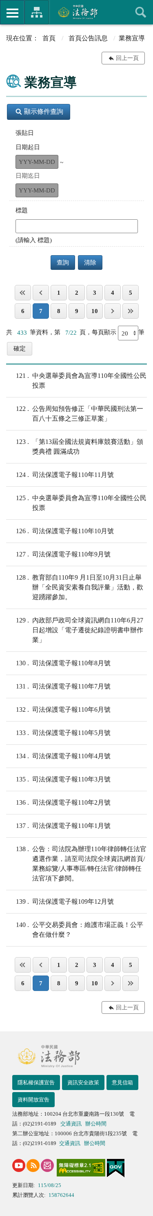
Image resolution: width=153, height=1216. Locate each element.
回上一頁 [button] (127, 58)
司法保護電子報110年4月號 (63, 756)
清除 (90, 262)
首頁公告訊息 (88, 38)
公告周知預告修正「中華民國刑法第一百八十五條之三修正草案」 (79, 413)
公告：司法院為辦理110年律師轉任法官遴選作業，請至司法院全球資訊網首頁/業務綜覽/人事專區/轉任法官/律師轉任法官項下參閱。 (81, 863)
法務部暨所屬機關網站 (36, 12)
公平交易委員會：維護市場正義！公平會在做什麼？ (79, 929)
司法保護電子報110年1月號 (63, 825)
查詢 (141, 12)
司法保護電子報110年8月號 (63, 663)
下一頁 (112, 311)
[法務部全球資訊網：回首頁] (76, 12)
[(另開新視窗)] (18, 1165)
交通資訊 (71, 1124)
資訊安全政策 (83, 1082)
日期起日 (28, 147)
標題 (22, 210)
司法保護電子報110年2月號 (63, 802)
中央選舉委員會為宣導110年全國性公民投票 (81, 380)
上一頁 (41, 292)
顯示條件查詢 (43, 111)
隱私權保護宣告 (36, 1082)
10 (94, 311)
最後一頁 (130, 311)
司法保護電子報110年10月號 (65, 530)
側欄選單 (12, 12)
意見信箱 (122, 1082)
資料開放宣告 (33, 1100)
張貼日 (25, 133)
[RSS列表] (33, 1165)
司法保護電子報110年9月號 (63, 554)
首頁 (48, 38)
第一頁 (23, 292)
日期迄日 (28, 175)
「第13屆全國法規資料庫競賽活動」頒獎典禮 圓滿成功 (79, 446)
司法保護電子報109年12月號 (65, 901)
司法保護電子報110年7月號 (63, 686)
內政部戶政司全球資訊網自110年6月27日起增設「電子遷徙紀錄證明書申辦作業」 (79, 630)
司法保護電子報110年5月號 (63, 732)
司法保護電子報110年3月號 (63, 779)
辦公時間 (95, 1124)
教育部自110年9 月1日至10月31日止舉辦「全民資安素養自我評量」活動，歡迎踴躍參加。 (79, 587)
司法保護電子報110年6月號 (63, 709)
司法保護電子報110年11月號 (65, 474)
